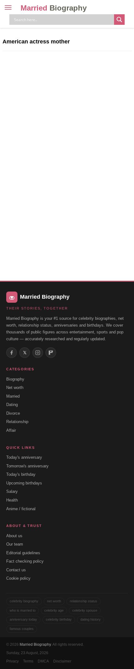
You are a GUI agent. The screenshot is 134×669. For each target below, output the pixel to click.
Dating (12, 404)
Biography (15, 379)
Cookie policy (18, 578)
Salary (12, 491)
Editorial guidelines (23, 553)
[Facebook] (11, 352)
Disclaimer (62, 661)
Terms (28, 661)
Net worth (14, 387)
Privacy (12, 661)
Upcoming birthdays (24, 483)
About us (14, 535)
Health (12, 500)
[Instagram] (37, 352)
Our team (14, 544)
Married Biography (35, 644)
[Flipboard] (50, 352)
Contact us (16, 570)
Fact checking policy (25, 561)
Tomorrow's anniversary (27, 466)
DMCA (43, 661)
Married (54, 8)
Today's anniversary (24, 457)
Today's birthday (21, 474)
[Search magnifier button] (119, 19)
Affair (11, 430)
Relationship (17, 421)
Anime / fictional (21, 508)
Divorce (13, 413)
